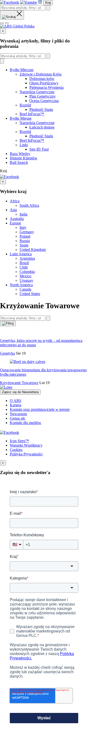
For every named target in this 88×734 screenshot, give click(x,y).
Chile (24, 267)
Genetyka (7, 353)
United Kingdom (33, 249)
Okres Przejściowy (43, 83)
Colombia (27, 272)
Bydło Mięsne (21, 118)
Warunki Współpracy (26, 445)
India (23, 214)
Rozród (25, 105)
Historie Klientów (23, 158)
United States (30, 294)
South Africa (29, 205)
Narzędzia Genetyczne (37, 92)
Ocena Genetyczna (44, 101)
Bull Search (19, 162)
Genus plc (17, 418)
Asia (13, 210)
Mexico (25, 276)
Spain (24, 245)
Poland (25, 236)
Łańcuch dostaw (42, 127)
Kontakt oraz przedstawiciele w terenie (40, 409)
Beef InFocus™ (32, 114)
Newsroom (18, 414)
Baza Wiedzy (20, 154)
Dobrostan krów (42, 79)
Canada (25, 289)
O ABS (15, 401)
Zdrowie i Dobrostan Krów (41, 74)
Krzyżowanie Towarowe (19, 383)
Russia (25, 241)
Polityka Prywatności (26, 454)
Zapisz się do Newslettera (20, 392)
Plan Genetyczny (42, 96)
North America (21, 285)
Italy (23, 227)
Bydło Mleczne (21, 70)
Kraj (48, 2)
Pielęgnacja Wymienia (46, 87)
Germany (27, 232)
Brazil (24, 263)
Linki (24, 145)
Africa (15, 201)
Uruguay (26, 280)
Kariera (15, 405)
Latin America (21, 254)
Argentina (27, 258)
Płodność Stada (41, 109)
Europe (15, 223)
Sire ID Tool (39, 149)
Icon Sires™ (19, 441)
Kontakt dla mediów (25, 423)
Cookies (16, 450)
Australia (17, 219)
